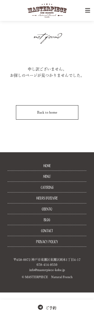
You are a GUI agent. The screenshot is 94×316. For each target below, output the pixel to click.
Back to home (47, 112)
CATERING (47, 187)
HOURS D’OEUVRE (47, 198)
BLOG (47, 220)
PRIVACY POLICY (47, 241)
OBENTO (47, 209)
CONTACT (47, 230)
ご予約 (50, 308)
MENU (47, 176)
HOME (47, 165)
